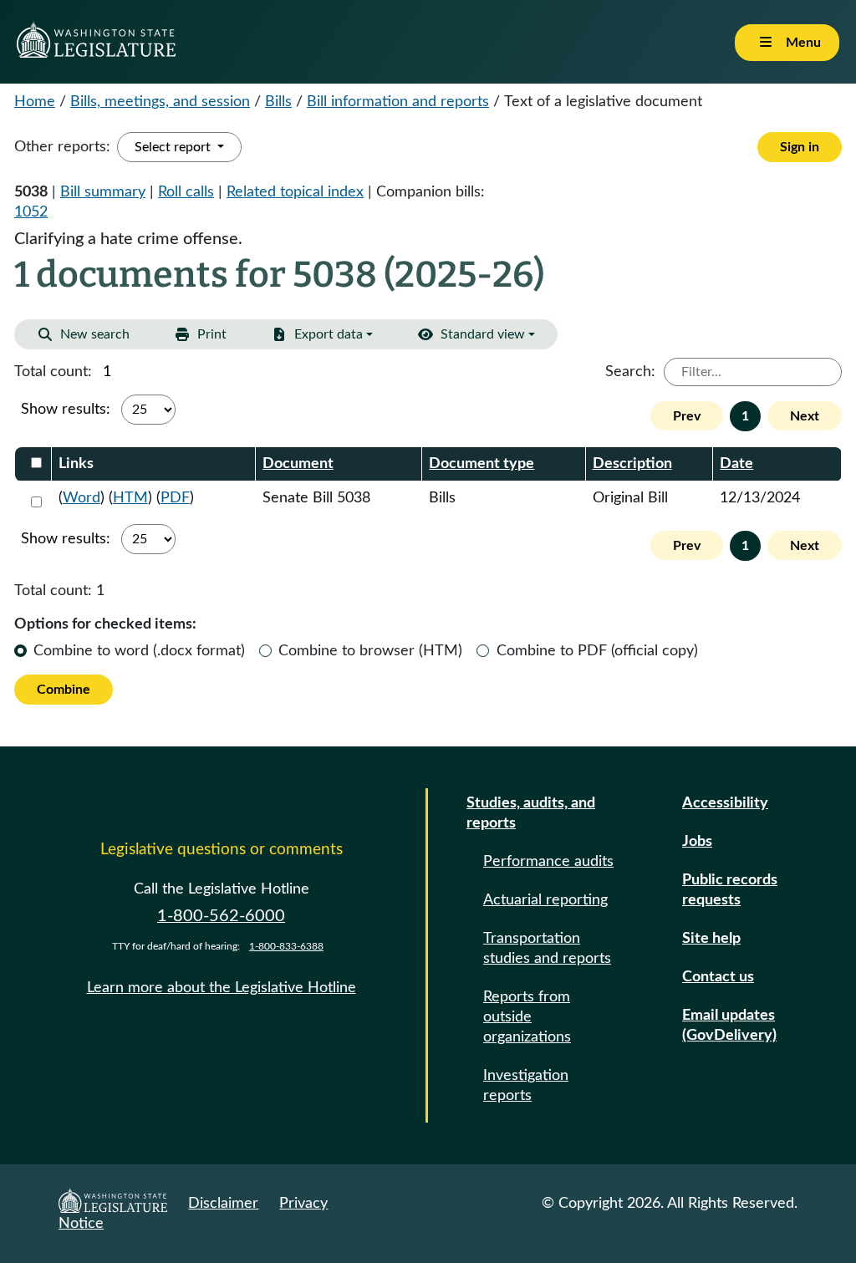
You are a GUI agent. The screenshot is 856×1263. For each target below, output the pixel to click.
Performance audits (548, 861)
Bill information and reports (398, 101)
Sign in (799, 147)
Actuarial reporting (545, 900)
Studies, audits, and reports (530, 813)
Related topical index (295, 192)
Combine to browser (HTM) (370, 651)
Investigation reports (525, 1085)
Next (804, 416)
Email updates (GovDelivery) (729, 1025)
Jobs (697, 841)
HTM (130, 498)
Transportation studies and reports (547, 948)
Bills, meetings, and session (160, 101)
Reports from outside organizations (527, 1017)
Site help (711, 938)
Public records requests (729, 890)
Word (81, 498)
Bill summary (102, 192)
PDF (175, 498)
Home (34, 101)
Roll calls (186, 192)
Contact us (718, 977)
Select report (174, 147)
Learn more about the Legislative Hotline (221, 988)
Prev (687, 416)
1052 (31, 212)
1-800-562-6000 (221, 916)
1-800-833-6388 (286, 946)
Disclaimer (223, 1203)
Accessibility (725, 803)
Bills (278, 101)
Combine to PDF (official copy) (597, 651)
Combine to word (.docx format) (139, 651)
